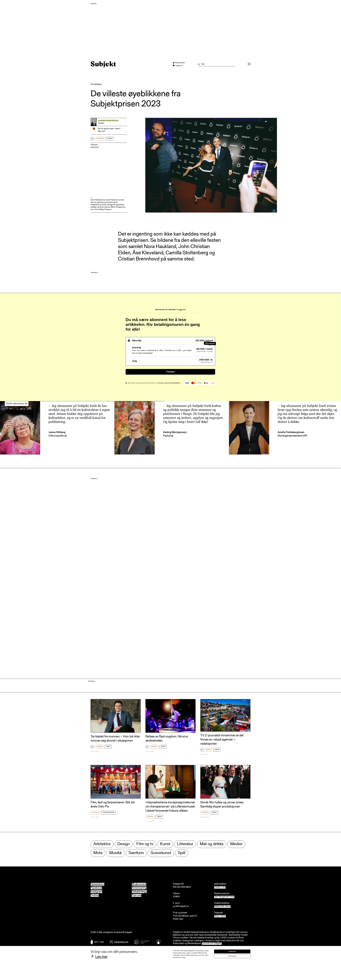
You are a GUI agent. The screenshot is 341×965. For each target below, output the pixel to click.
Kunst (165, 844)
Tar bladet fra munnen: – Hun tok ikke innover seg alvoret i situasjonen (115, 738)
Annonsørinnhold (108, 812)
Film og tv (95, 812)
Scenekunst (100, 138)
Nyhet (110, 138)
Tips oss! (101, 131)
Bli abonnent (139, 884)
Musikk (115, 853)
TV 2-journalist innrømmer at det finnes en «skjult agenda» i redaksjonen (221, 739)
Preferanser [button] (232, 956)
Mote (98, 853)
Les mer (101, 957)
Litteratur (150, 816)
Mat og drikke (212, 844)
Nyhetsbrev (97, 884)
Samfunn (99, 746)
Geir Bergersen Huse (224, 897)
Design (123, 844)
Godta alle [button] (232, 951)
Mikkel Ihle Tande (222, 906)
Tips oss (136, 895)
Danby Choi (220, 887)
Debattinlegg (139, 891)
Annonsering (139, 888)
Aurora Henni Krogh (108, 121)
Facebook (96, 888)
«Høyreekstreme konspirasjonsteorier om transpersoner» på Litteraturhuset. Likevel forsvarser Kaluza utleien (170, 806)
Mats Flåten (220, 916)
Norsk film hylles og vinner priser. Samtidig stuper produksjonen (222, 804)
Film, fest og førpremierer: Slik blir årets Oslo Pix (113, 804)
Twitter (95, 895)
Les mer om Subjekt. (212, 943)
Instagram (96, 891)
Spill (181, 853)
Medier (208, 749)
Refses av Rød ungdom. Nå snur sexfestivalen (166, 738)
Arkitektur (102, 844)
